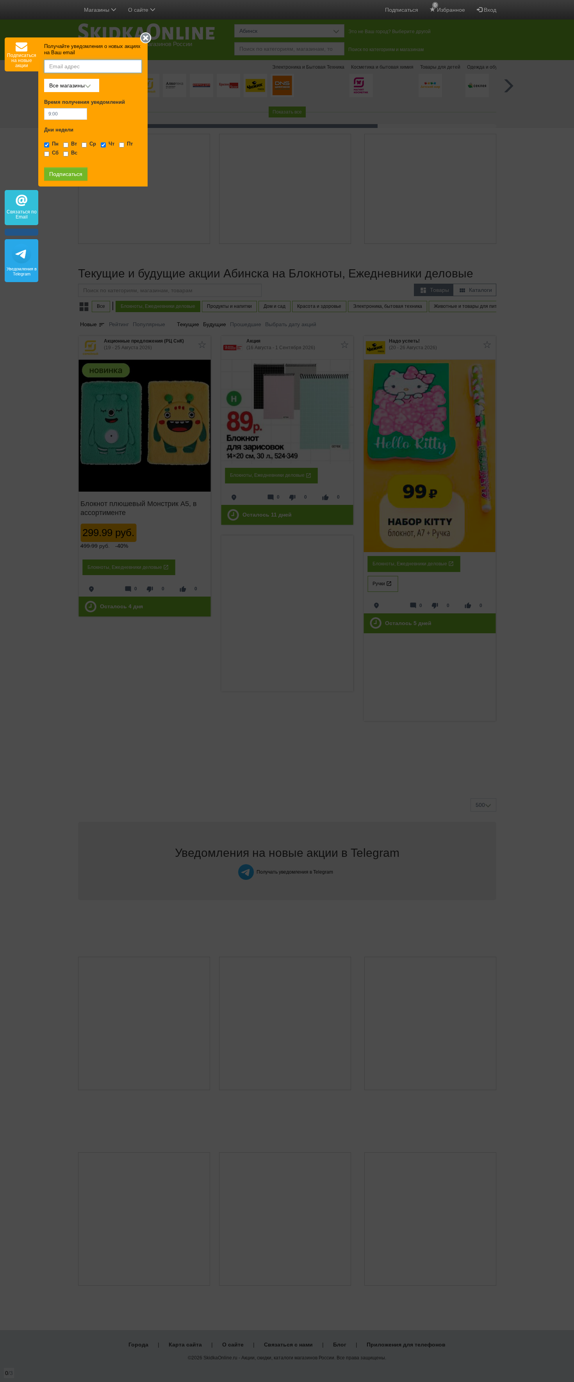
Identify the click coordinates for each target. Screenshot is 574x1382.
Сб (55, 153)
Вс (74, 153)
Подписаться (401, 10)
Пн (55, 144)
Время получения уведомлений (84, 102)
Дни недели (58, 130)
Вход (489, 10)
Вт (74, 144)
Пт (130, 144)
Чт (111, 144)
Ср (92, 144)
